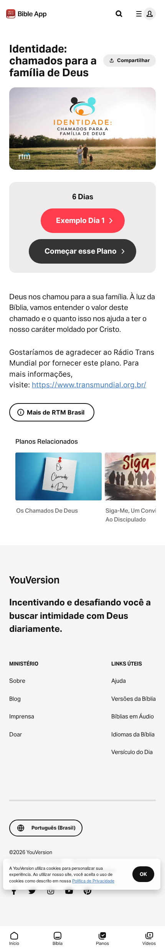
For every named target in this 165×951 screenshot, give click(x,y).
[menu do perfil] (144, 13)
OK (143, 874)
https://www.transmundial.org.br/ (89, 384)
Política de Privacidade (93, 880)
